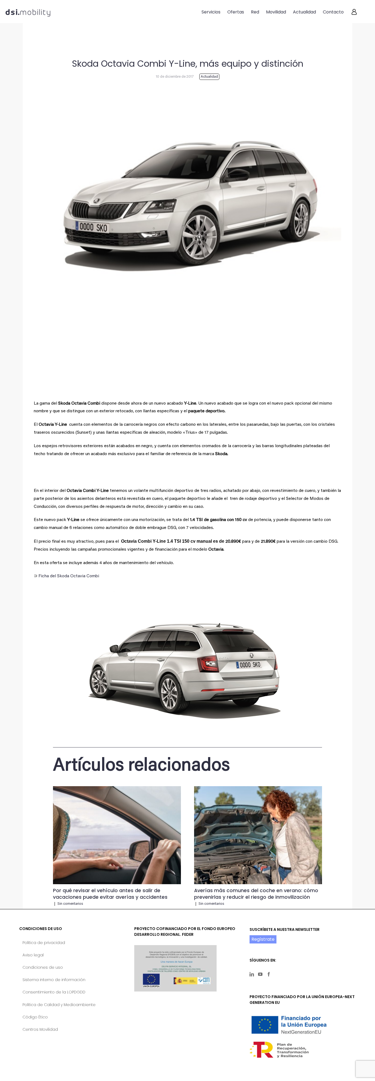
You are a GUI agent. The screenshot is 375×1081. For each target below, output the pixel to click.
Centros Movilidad (40, 1029)
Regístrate (263, 939)
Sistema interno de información (54, 979)
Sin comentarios (70, 904)
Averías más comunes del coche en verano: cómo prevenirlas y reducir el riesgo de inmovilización (256, 893)
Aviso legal (33, 955)
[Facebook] (269, 974)
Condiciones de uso (43, 967)
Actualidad (209, 77)
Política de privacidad (44, 942)
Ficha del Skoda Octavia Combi (68, 576)
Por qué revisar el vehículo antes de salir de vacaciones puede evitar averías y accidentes (110, 893)
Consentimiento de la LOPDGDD (54, 992)
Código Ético (35, 1017)
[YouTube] (260, 974)
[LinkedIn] (252, 974)
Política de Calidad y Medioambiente (59, 1004)
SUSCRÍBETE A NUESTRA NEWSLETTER (285, 929)
